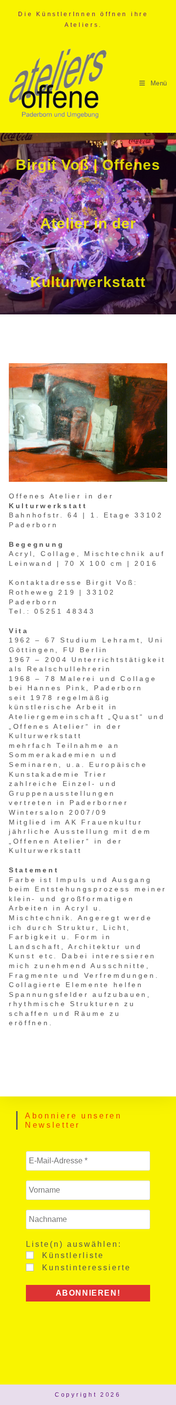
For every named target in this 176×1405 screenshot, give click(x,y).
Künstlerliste (71, 1255)
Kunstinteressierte (85, 1267)
